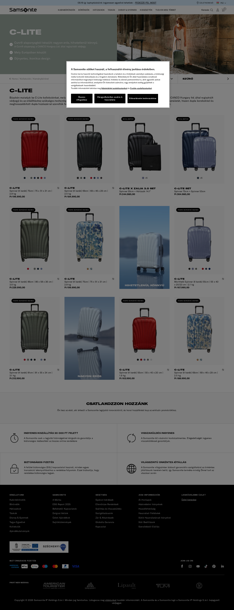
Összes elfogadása (81, 98)
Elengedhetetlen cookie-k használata (109, 98)
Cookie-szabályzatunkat (141, 88)
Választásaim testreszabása (142, 98)
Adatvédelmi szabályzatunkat (114, 88)
